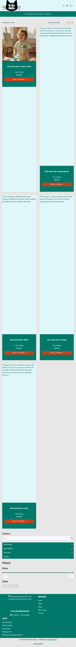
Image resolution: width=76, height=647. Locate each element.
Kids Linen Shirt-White (19, 340)
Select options (18, 79)
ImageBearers (52, 640)
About (40, 604)
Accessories (47, 14)
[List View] (72, 22)
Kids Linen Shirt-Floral (19, 508)
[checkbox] (3, 585)
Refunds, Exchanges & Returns (12, 635)
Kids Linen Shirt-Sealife (56, 340)
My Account (42, 610)
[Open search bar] (64, 5)
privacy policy (38, 644)
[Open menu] (67, 5)
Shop (40, 607)
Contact (41, 613)
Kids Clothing (29, 14)
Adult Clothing (38, 14)
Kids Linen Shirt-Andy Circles (19, 66)
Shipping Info (7, 632)
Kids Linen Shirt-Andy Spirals (57, 171)
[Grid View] (68, 22)
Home (40, 600)
